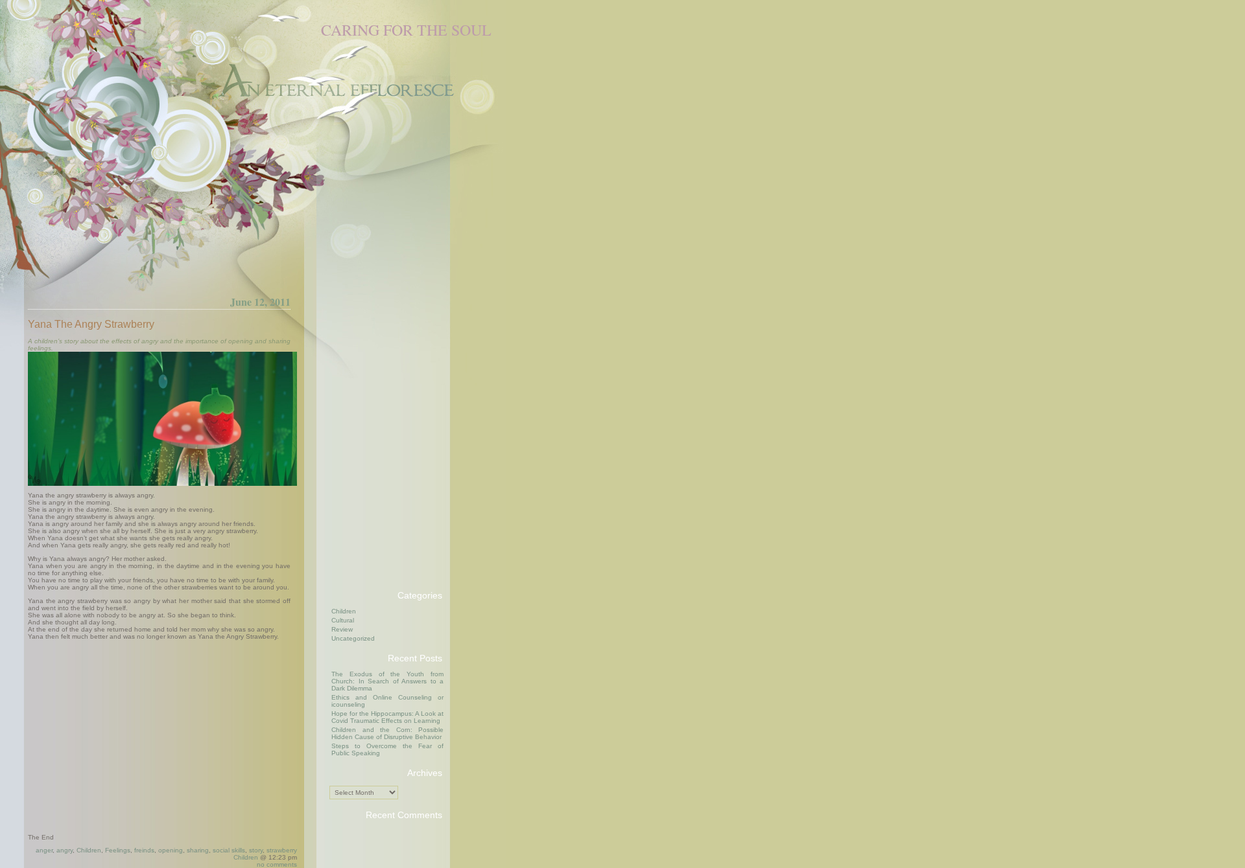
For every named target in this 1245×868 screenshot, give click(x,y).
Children (89, 850)
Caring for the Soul (406, 29)
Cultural (342, 620)
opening (170, 850)
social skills (229, 850)
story (256, 850)
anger (44, 850)
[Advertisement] (381, 384)
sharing (198, 850)
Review (342, 629)
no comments (277, 864)
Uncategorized (353, 638)
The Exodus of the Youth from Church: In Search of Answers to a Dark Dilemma (387, 681)
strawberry (282, 850)
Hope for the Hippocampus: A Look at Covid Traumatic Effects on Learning (387, 717)
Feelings (117, 850)
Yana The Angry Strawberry (91, 324)
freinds (144, 850)
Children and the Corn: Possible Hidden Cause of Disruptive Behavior (387, 733)
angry (64, 850)
